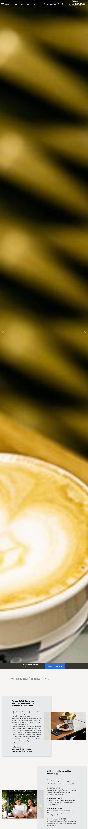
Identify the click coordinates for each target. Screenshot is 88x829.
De (28, 4)
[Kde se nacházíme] (58, 4)
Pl (34, 4)
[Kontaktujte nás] (63, 4)
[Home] (76, 4)
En (22, 4)
